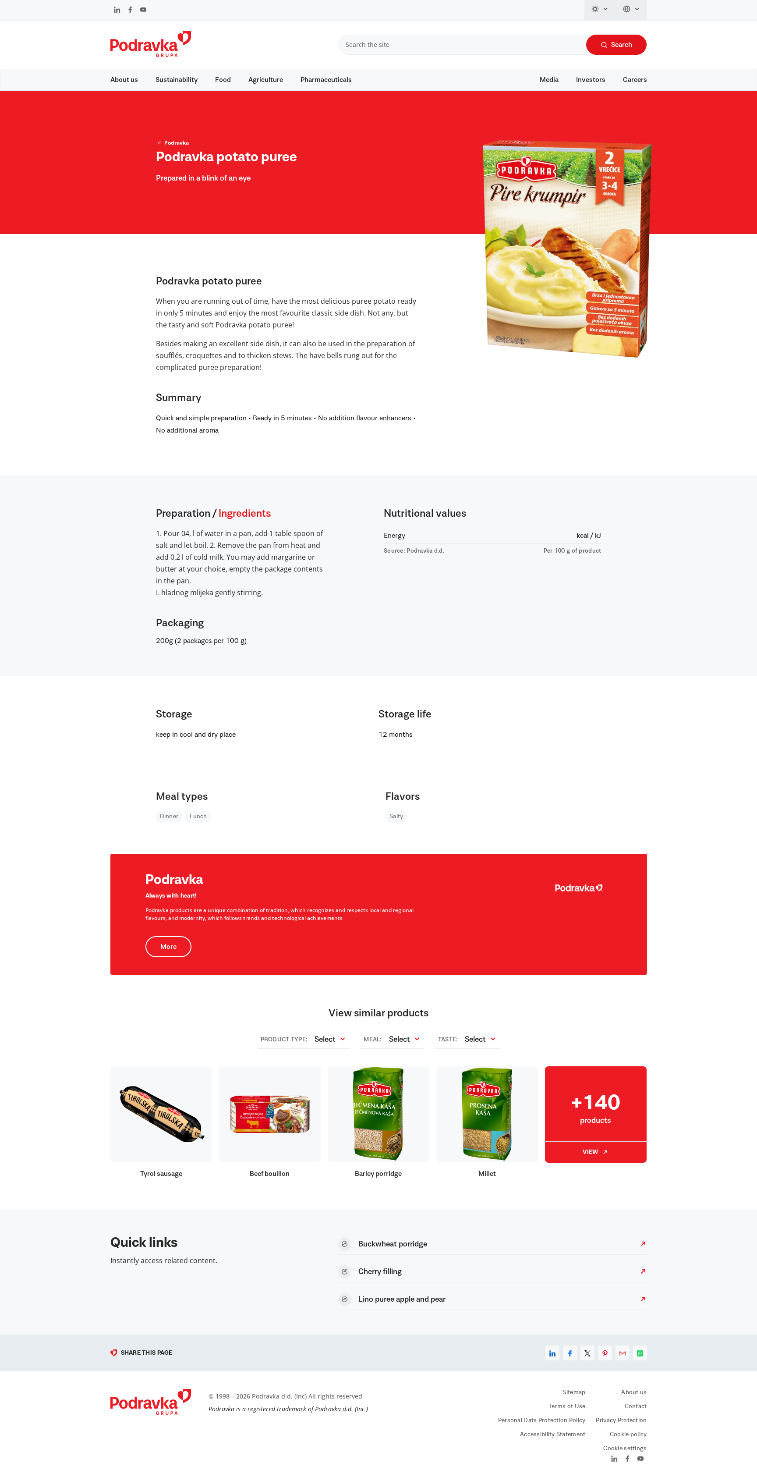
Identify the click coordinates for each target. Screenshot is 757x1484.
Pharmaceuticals (326, 79)
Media (549, 79)
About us (124, 79)
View (590, 1152)
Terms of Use (566, 1406)
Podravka (176, 142)
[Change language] (631, 10)
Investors (590, 79)
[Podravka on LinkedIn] (117, 10)
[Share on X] (587, 1353)
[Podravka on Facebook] (130, 10)
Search (621, 44)
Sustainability (177, 79)
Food (223, 79)
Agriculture (265, 79)
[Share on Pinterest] (605, 1353)
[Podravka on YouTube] (143, 10)
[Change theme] (600, 10)
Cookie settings (625, 1448)
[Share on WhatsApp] (640, 1353)
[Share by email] (623, 1353)
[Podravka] (150, 54)
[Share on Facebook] (570, 1353)
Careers (635, 79)
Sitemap (573, 1392)
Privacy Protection (621, 1420)
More (168, 946)
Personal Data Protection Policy (542, 1420)
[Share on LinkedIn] (552, 1353)
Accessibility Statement (552, 1434)
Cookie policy (628, 1434)
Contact (636, 1406)
